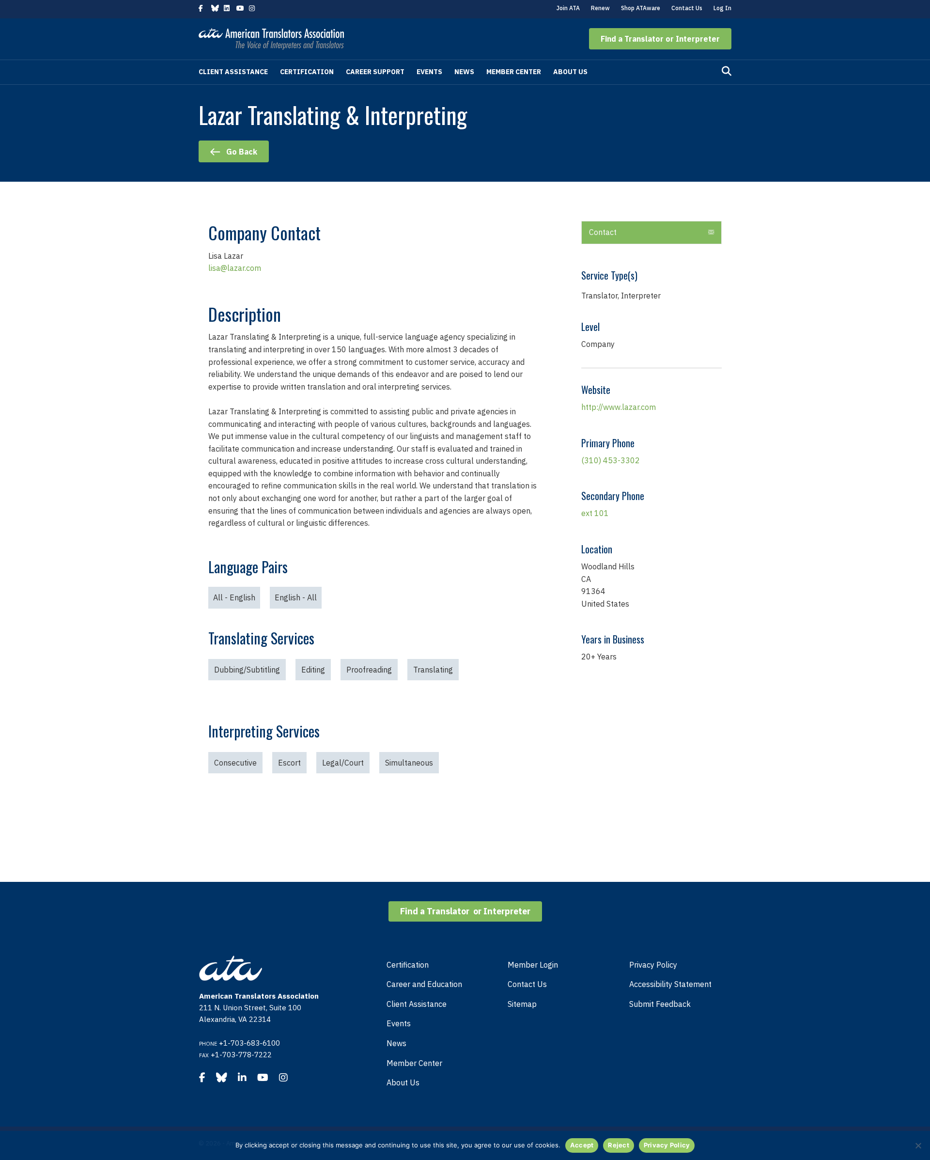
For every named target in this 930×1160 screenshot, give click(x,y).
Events (429, 71)
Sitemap (522, 1004)
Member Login (533, 965)
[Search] (726, 71)
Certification (307, 71)
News (464, 71)
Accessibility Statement (670, 984)
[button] (660, 38)
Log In (722, 8)
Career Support (375, 71)
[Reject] (918, 1145)
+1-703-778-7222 (241, 1054)
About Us (570, 71)
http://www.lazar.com (618, 407)
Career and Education (424, 984)
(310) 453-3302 (610, 460)
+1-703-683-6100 (249, 1043)
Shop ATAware (640, 8)
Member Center (513, 71)
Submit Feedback (660, 1004)
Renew (600, 8)
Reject (618, 1145)
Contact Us (686, 8)
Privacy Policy (653, 965)
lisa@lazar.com (234, 268)
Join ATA (568, 8)
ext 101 (595, 513)
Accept (582, 1145)
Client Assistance (233, 71)
